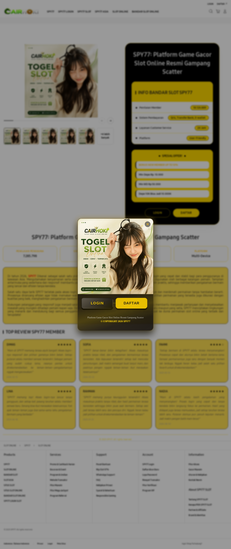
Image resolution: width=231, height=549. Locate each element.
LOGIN (97, 303)
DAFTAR (132, 303)
